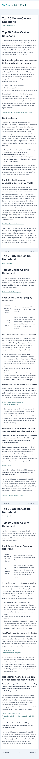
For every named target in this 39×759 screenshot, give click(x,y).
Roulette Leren (6, 465)
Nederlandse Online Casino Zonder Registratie (17, 112)
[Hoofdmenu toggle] (35, 5)
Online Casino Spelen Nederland (12, 402)
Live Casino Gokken (8, 650)
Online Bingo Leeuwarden (10, 404)
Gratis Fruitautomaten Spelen (11, 653)
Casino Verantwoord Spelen (11, 714)
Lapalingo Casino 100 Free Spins (12, 495)
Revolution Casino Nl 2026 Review (13, 224)
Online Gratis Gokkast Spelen (11, 292)
